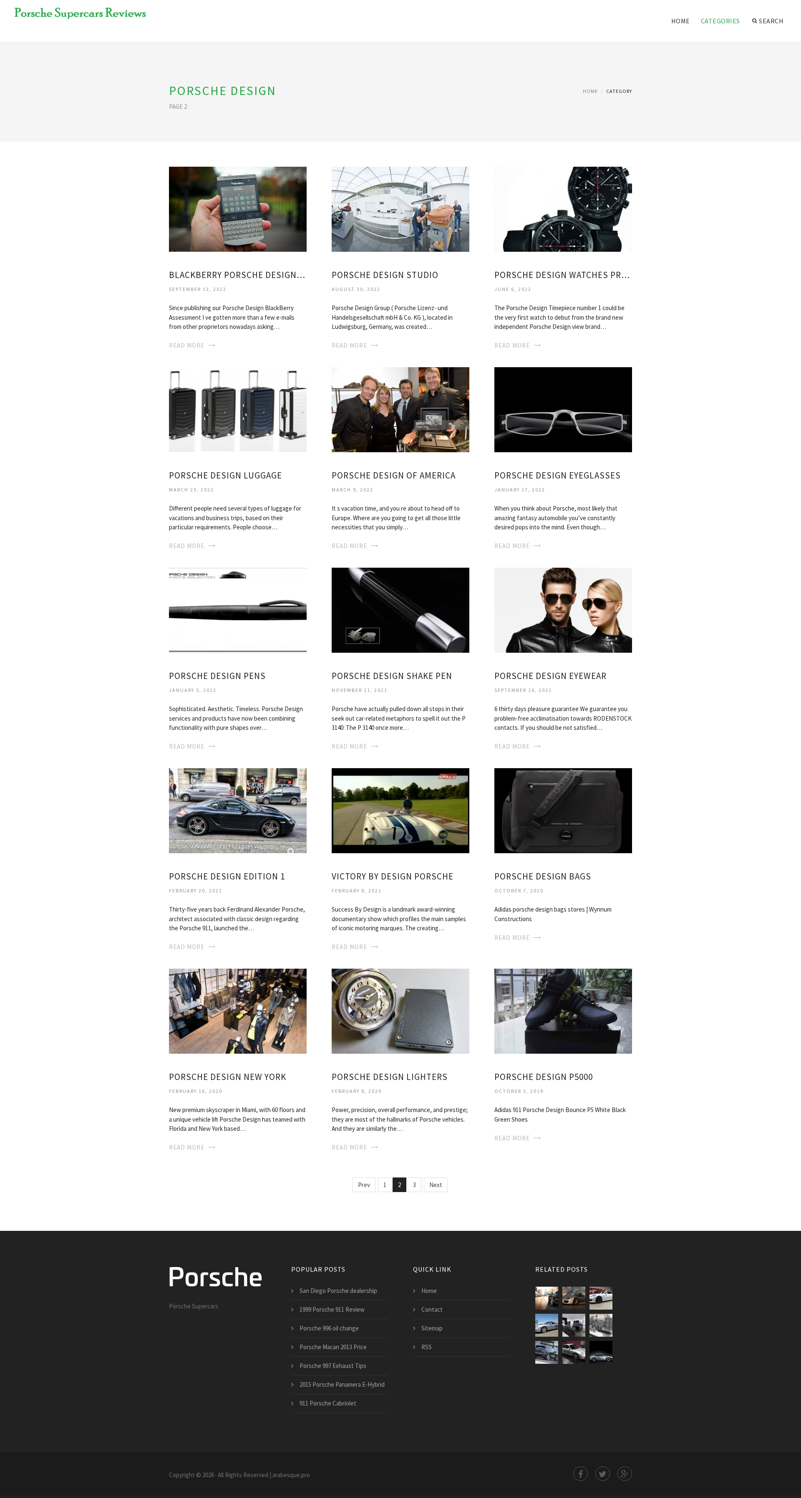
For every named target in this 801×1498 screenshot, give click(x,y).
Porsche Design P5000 (543, 1076)
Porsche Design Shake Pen (392, 675)
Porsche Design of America (394, 475)
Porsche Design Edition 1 (227, 876)
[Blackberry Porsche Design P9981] (238, 209)
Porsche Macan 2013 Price (333, 1347)
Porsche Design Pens (217, 675)
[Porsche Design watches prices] (563, 209)
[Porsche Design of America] (400, 409)
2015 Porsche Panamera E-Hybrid (342, 1384)
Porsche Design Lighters (390, 1076)
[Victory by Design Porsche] (400, 810)
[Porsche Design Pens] (238, 609)
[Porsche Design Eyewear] (563, 609)
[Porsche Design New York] (238, 1010)
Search (771, 21)
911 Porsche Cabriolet (328, 1403)
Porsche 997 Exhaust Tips (333, 1366)
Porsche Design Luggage (225, 475)
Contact (432, 1309)
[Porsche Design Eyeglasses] (563, 409)
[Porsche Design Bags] (563, 810)
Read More (186, 345)
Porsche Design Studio (385, 275)
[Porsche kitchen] (573, 1325)
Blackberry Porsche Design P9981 (238, 275)
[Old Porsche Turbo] (600, 1352)
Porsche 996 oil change (329, 1328)
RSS (426, 1347)
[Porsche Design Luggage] (238, 409)
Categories (720, 21)
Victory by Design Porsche (392, 876)
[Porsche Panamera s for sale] (600, 1298)
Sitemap (432, 1328)
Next (435, 1185)
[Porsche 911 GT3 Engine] (600, 1325)
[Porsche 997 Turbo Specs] (573, 1352)
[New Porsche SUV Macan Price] (546, 1298)
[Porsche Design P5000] (563, 1010)
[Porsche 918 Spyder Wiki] (573, 1298)
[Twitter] (602, 1473)
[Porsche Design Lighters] (400, 1010)
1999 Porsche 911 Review (332, 1309)
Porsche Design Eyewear (550, 675)
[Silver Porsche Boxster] (546, 1325)
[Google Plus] (624, 1473)
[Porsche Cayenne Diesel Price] (546, 1352)
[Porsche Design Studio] (400, 209)
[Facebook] (580, 1473)
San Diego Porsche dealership (338, 1291)
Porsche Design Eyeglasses (557, 475)
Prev (364, 1185)
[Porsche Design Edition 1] (238, 810)
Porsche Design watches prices (563, 275)
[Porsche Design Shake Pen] (400, 609)
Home (680, 21)
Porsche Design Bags (542, 876)
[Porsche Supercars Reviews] (75, 13)
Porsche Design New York (227, 1076)
